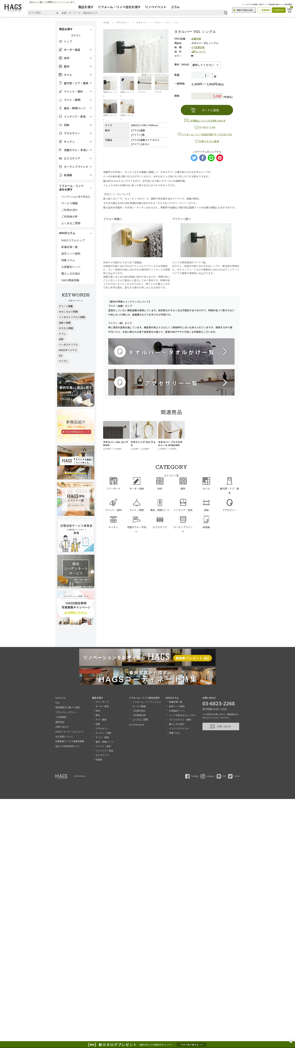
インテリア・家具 (104, 750)
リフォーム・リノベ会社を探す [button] (71, 187)
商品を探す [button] (66, 29)
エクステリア (102, 755)
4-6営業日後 (198, 47)
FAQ (57, 702)
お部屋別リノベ (70, 267)
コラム (175, 7)
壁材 (97, 715)
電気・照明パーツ (104, 741)
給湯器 (98, 759)
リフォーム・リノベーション (146, 701)
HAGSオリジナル (68, 350)
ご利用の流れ (69, 210)
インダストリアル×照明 (72, 317)
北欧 (61, 339)
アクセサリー (102, 728)
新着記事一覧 (69, 247)
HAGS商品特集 (70, 280)
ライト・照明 (102, 737)
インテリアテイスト (179, 728)
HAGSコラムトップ (73, 240)
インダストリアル (68, 344)
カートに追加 (210, 110)
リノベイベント (155, 7)
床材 (97, 710)
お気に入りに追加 (209, 141)
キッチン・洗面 (103, 732)
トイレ (62, 333)
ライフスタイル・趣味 (180, 719)
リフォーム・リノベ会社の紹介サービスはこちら (207, 134)
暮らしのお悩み (70, 273)
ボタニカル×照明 (68, 311)
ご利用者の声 (69, 216)
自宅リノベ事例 (70, 253)
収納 (97, 724)
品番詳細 (196, 38)
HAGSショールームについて (69, 731)
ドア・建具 (101, 719)
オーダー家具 (102, 706)
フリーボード (102, 701)
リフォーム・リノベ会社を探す (119, 7)
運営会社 (59, 722)
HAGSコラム (172, 697)
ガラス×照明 (66, 328)
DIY (60, 355)
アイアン (63, 361)
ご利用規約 (60, 717)
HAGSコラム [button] (67, 233)
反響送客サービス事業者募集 (69, 741)
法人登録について (64, 736)
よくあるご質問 (70, 223)
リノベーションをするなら (75, 196)
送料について (198, 51)
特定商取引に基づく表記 (67, 707)
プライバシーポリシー (66, 712)
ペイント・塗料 (103, 746)
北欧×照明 (65, 322)
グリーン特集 (66, 306)
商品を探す (86, 7)
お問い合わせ (62, 726)
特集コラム (68, 260)
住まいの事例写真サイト (67, 746)
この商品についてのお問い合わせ (207, 120)
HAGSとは (60, 697)
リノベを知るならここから (182, 715)
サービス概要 (69, 203)
